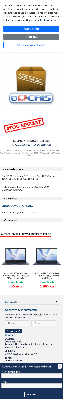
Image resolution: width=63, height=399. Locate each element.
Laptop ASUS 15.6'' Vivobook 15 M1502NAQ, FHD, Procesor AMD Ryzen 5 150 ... (16, 275)
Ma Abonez (31, 394)
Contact (10, 334)
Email (4, 381)
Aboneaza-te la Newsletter (21, 309)
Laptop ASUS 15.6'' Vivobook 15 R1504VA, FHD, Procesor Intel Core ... (47, 275)
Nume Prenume (10, 371)
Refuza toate (31, 36)
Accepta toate (31, 28)
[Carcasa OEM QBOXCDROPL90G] (32, 110)
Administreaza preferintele (31, 45)
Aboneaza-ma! (13, 331)
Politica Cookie (48, 20)
